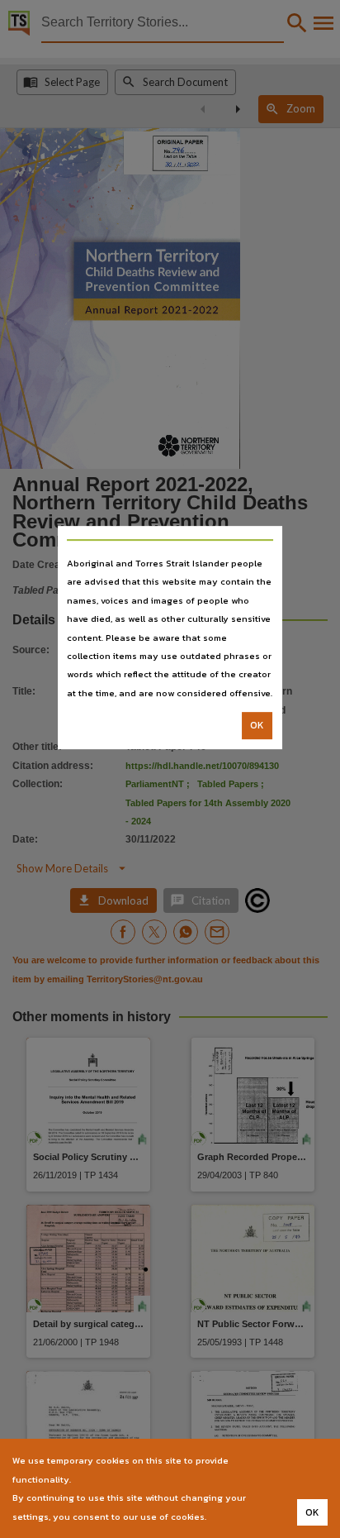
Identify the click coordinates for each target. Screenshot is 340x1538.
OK (257, 725)
